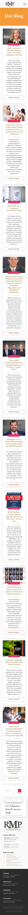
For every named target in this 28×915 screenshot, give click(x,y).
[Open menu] (24, 4)
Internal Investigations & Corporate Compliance (13, 858)
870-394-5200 (15, 846)
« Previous (7, 790)
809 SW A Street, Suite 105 (10, 883)
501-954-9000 (15, 847)
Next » (18, 792)
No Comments (16, 58)
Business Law (10, 855)
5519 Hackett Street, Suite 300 (11, 875)
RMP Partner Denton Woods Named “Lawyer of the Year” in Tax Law (14, 516)
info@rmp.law (11, 841)
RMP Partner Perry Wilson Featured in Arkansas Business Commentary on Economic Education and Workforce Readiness (14, 284)
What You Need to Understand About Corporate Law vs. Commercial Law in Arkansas (14, 129)
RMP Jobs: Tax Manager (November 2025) (14, 208)
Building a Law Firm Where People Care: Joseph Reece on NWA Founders (14, 442)
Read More (14, 97)
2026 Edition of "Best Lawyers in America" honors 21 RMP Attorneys (14, 590)
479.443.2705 (14, 838)
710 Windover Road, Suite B (10, 892)
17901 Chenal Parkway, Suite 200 (12, 900)
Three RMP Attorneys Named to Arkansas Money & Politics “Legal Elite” (14, 364)
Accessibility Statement (18, 911)
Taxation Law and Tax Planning (14, 865)
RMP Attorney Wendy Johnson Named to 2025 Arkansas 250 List (14, 51)
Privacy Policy (8, 911)
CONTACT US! (12, 800)
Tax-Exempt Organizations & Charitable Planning (14, 863)
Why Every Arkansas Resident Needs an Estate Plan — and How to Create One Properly (14, 731)
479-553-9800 (15, 844)
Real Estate (9, 861)
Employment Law (11, 856)
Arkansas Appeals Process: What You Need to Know (14, 662)
